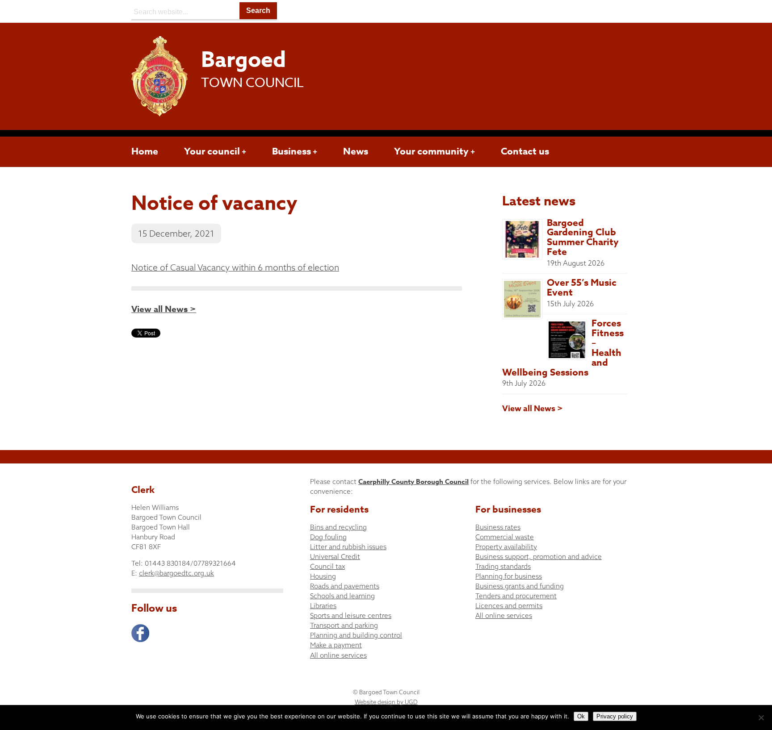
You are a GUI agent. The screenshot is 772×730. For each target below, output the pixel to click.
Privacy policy (614, 716)
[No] (760, 717)
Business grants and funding (519, 586)
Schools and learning (342, 596)
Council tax (327, 566)
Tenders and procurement (516, 596)
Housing (323, 576)
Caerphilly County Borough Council (413, 481)
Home (144, 151)
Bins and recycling (338, 527)
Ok (581, 716)
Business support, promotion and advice (538, 556)
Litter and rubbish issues (348, 546)
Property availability (506, 546)
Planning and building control (356, 635)
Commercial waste (504, 537)
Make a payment (336, 645)
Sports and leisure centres (350, 615)
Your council (212, 151)
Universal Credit (335, 556)
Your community (431, 151)
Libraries (323, 605)
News (355, 151)
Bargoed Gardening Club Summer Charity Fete (583, 237)
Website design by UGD (386, 701)
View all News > (163, 309)
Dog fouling (328, 537)
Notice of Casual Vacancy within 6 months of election (235, 267)
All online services (338, 655)
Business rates (497, 527)
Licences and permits (508, 605)
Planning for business (508, 576)
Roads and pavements (344, 586)
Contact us (525, 151)
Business (291, 151)
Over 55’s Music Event (582, 287)
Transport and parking (344, 625)
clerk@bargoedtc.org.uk (176, 573)
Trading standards (503, 566)
